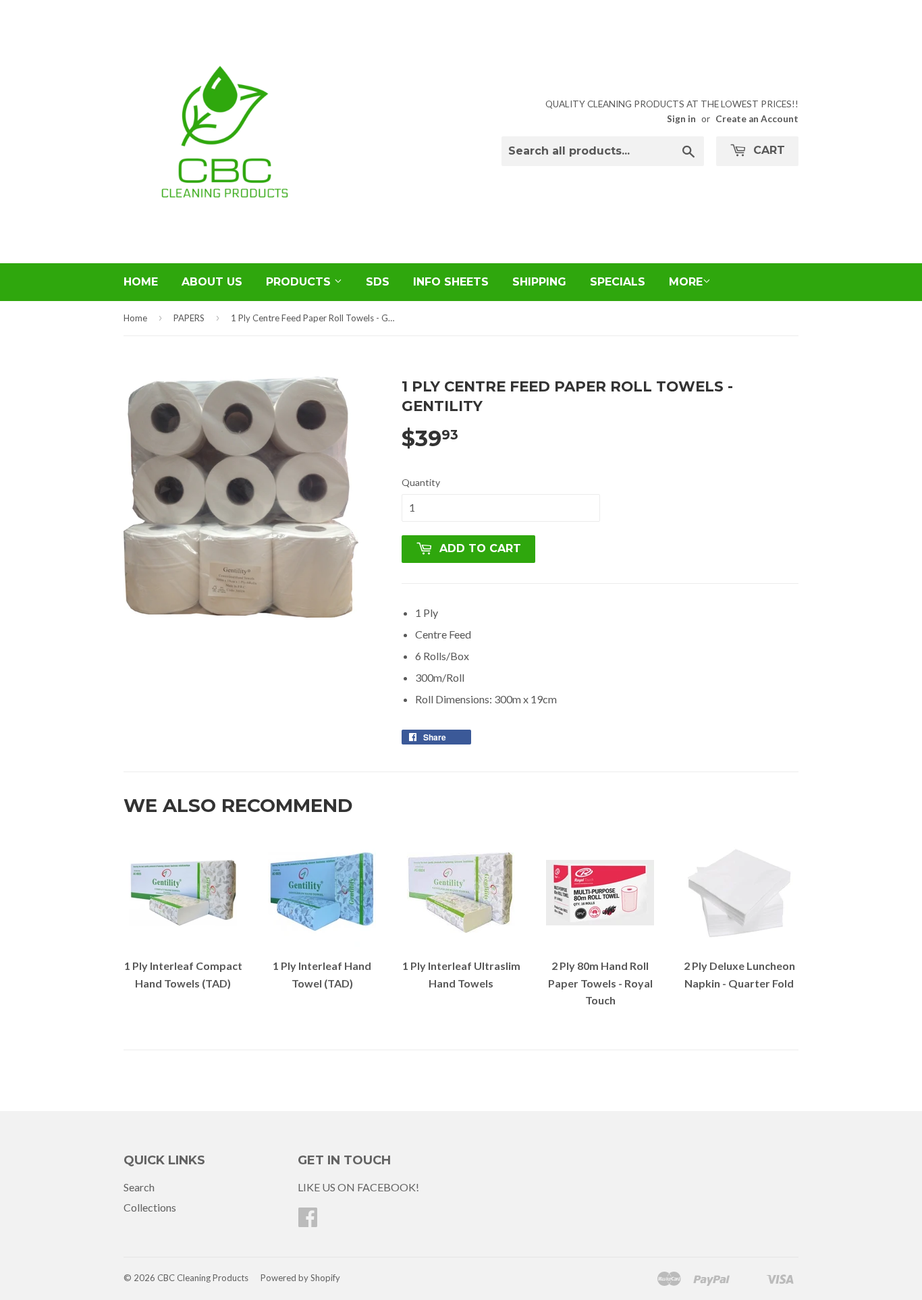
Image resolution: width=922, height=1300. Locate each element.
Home (141, 281)
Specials (617, 281)
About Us (212, 281)
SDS (377, 281)
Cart (767, 150)
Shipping (539, 281)
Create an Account (756, 118)
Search (139, 1187)
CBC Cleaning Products (202, 1277)
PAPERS (189, 318)
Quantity (421, 482)
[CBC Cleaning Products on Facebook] (308, 1220)
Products (300, 281)
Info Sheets (451, 281)
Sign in (681, 118)
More (686, 281)
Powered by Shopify (300, 1277)
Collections (150, 1207)
